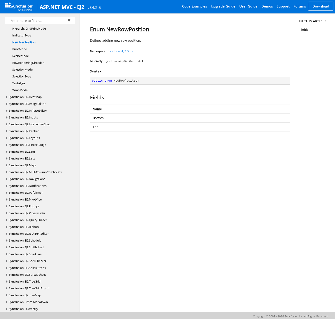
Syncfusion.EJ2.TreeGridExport (29, 288)
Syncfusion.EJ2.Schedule (25, 240)
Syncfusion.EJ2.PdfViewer (26, 192)
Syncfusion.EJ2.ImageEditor (27, 104)
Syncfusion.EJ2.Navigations (27, 179)
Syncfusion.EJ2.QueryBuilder (28, 220)
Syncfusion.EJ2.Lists (22, 158)
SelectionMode (22, 69)
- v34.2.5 (93, 7)
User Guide (248, 6)
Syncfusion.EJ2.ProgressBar (27, 213)
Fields (304, 30)
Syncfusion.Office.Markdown (28, 302)
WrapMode (20, 90)
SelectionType (21, 76)
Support (283, 6)
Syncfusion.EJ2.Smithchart (26, 247)
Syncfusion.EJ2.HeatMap (25, 97)
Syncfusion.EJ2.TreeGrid (25, 281)
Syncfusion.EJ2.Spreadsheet (27, 275)
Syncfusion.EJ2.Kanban (24, 131)
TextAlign (18, 83)
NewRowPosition (24, 42)
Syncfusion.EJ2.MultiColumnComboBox (35, 172)
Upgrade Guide (223, 6)
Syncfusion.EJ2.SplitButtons (27, 268)
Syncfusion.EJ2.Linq (22, 151)
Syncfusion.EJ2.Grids (121, 51)
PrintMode (19, 49)
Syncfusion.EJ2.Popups (24, 206)
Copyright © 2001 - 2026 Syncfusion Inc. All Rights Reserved (290, 316)
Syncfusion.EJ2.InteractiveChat (29, 124)
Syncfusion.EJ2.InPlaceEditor (28, 110)
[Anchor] (88, 97)
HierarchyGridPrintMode (29, 28)
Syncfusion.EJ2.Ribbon (24, 227)
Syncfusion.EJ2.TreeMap (25, 295)
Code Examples (194, 6)
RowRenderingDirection (28, 63)
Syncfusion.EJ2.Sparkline (25, 254)
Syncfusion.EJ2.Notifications (27, 186)
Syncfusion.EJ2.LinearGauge (27, 145)
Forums (300, 6)
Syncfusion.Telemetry (23, 309)
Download (320, 6)
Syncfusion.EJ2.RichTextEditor (29, 234)
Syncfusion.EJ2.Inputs (23, 117)
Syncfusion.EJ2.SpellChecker (27, 261)
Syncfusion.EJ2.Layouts (24, 138)
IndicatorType (21, 35)
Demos (267, 6)
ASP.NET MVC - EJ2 (62, 6)
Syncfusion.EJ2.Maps (22, 165)
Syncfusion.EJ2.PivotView (25, 199)
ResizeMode (20, 56)
